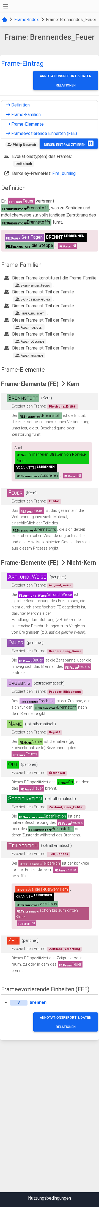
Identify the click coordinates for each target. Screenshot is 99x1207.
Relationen (66, 85)
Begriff (54, 732)
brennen (38, 1002)
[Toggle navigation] (5, 6)
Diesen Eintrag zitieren (65, 145)
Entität (54, 501)
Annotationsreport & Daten (65, 76)
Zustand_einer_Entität (66, 807)
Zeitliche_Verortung (64, 949)
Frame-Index (26, 19)
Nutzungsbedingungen (49, 1198)
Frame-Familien (25, 114)
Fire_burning (64, 173)
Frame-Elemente (27, 124)
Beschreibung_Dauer (65, 651)
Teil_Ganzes (58, 854)
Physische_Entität (62, 406)
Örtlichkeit (57, 773)
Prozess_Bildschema (65, 692)
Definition (20, 105)
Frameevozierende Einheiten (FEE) (43, 133)
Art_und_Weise (60, 585)
